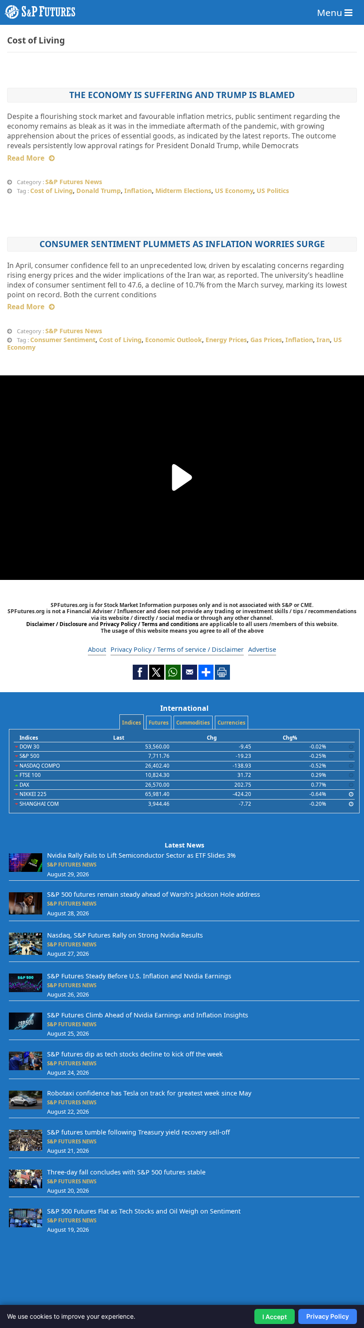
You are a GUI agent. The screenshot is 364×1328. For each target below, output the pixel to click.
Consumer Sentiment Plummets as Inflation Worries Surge (182, 244)
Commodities (193, 722)
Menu (330, 12)
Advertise (262, 649)
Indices (131, 722)
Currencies (231, 722)
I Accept (274, 1316)
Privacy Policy (327, 1316)
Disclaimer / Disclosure (57, 624)
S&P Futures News (73, 181)
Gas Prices (266, 339)
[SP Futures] (182, 12)
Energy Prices (226, 339)
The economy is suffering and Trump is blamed (182, 95)
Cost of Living (51, 190)
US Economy (234, 190)
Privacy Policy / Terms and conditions (149, 624)
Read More (25, 158)
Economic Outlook (173, 339)
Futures (159, 722)
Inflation (138, 190)
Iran (323, 339)
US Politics (273, 190)
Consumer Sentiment (62, 339)
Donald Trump (98, 190)
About (97, 649)
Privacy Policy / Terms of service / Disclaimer (177, 649)
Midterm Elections (183, 190)
